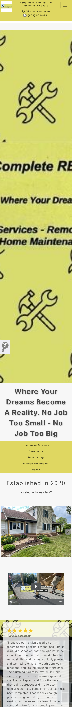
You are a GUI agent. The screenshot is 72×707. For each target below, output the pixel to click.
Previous (4, 532)
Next (68, 532)
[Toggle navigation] (65, 5)
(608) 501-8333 (38, 15)
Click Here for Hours (38, 11)
